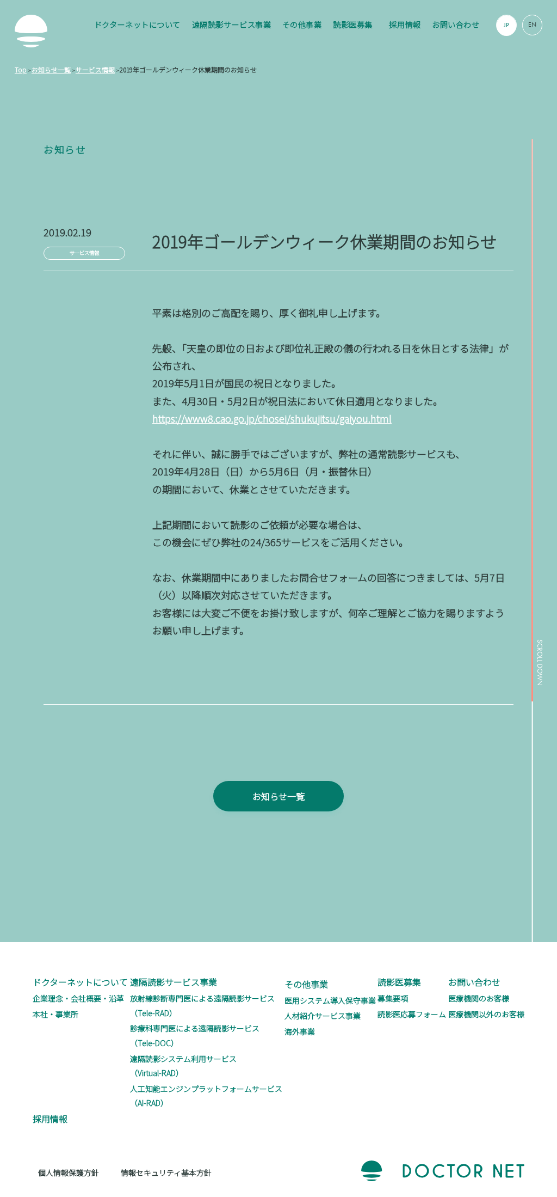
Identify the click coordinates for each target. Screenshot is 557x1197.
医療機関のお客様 (478, 998)
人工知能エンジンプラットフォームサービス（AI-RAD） (206, 1096)
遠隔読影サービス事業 (231, 24)
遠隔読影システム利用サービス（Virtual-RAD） (183, 1066)
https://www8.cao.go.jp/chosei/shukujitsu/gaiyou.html (272, 418)
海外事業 (299, 1031)
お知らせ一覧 (278, 796)
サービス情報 (84, 252)
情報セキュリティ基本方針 (166, 1172)
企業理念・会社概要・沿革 (78, 998)
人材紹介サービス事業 (322, 1015)
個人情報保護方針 (68, 1172)
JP (506, 25)
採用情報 (404, 24)
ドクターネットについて (137, 24)
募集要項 (392, 998)
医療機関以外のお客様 (486, 1014)
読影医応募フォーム (411, 1014)
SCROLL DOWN (539, 662)
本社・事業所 (55, 1014)
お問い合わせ (455, 24)
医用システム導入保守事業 (330, 1000)
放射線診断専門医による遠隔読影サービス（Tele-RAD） (202, 1005)
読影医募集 (353, 24)
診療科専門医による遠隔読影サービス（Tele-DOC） (194, 1035)
